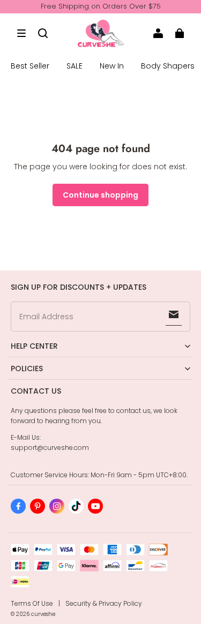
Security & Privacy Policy (103, 603)
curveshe (43, 614)
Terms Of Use (32, 603)
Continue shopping (100, 195)
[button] (21, 33)
